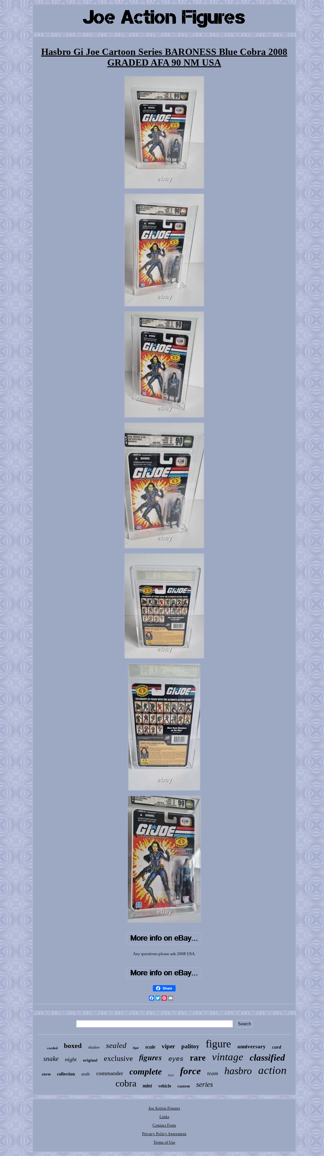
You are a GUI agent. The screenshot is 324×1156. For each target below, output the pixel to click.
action (272, 1070)
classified (267, 1057)
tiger (136, 1047)
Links (164, 1116)
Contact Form (164, 1125)
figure (218, 1044)
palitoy (190, 1046)
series (204, 1084)
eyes (176, 1059)
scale (150, 1047)
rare (198, 1058)
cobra (125, 1083)
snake (51, 1059)
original (90, 1060)
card (276, 1047)
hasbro (238, 1070)
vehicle (164, 1086)
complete (145, 1071)
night (71, 1059)
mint (147, 1085)
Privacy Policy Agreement (164, 1133)
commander (109, 1073)
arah (85, 1073)
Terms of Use (164, 1142)
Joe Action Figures (164, 1108)
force (190, 1070)
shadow (94, 1047)
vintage (227, 1057)
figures (150, 1057)
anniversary (251, 1047)
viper (168, 1046)
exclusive (118, 1058)
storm (46, 1074)
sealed (116, 1045)
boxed (73, 1046)
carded (52, 1048)
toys (171, 1075)
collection (66, 1074)
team (212, 1073)
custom (184, 1086)
